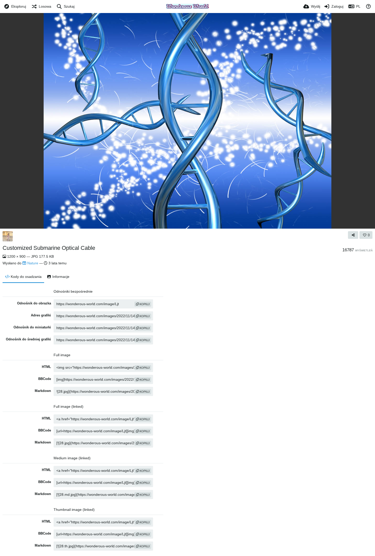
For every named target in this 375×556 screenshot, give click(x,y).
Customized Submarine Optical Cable (49, 248)
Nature (32, 263)
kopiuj (144, 304)
